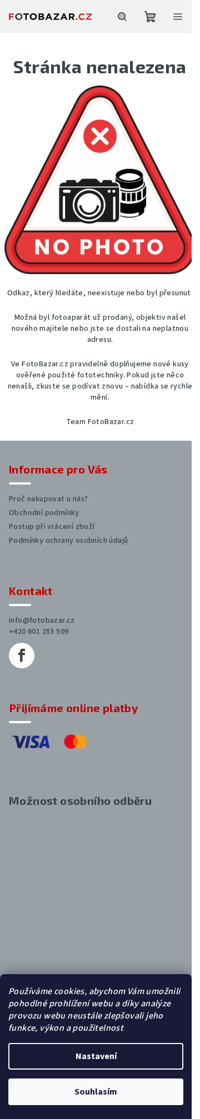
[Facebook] (21, 655)
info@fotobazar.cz (42, 620)
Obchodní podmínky (44, 512)
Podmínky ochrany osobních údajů (68, 540)
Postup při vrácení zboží (52, 526)
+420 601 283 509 (38, 631)
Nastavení (96, 1056)
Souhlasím (95, 1092)
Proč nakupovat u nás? (48, 499)
